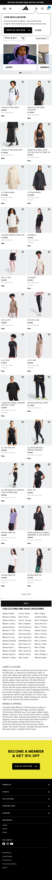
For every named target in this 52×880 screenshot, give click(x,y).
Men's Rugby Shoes (42, 654)
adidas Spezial (8, 634)
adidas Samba (8, 614)
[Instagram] (7, 843)
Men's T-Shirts (41, 627)
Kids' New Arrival (26, 644)
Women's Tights (9, 658)
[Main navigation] (4, 8)
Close (38, 30)
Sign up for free (23, 766)
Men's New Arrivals (42, 637)
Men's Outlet (40, 651)
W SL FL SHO (6, 277)
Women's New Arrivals (42, 644)
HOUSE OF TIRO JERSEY (10, 107)
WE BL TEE (31, 490)
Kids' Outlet (23, 658)
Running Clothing (26, 634)
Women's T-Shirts (9, 631)
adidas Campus (8, 620)
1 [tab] (20, 72)
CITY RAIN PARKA (8, 192)
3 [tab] (28, 72)
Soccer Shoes (24, 614)
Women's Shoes (9, 617)
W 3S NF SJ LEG (33, 320)
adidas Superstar (9, 654)
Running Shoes (25, 627)
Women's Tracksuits (9, 637)
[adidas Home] (26, 8)
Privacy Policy (6, 860)
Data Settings (6, 852)
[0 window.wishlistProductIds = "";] (10, 8)
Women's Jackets (9, 644)
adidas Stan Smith (9, 648)
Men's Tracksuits (42, 634)
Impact (4, 825)
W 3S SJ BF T (6, 320)
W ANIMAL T (32, 235)
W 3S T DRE (5, 360)
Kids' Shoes (23, 617)
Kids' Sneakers (25, 624)
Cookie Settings (7, 856)
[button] (23, 82)
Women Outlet (40, 658)
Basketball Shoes (26, 641)
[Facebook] (3, 843)
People (4, 829)
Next (26, 603)
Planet (4, 832)
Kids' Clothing (24, 631)
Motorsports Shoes (26, 648)
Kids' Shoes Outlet (26, 651)
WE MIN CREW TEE (8, 533)
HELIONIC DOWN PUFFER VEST (13, 235)
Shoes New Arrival (42, 624)
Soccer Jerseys (25, 620)
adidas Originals (9, 641)
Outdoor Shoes (25, 654)
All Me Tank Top (8, 448)
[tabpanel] (26, 342)
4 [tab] (31, 72)
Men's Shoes (40, 614)
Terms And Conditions (9, 864)
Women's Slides (9, 651)
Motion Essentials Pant (37, 403)
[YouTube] (11, 843)
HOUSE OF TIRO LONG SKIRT (12, 150)
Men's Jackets (41, 641)
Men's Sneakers (41, 620)
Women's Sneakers (9, 624)
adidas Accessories (42, 631)
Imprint (4, 867)
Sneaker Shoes (41, 617)
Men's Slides (40, 648)
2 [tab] (24, 72)
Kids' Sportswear (26, 637)
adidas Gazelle (8, 627)
